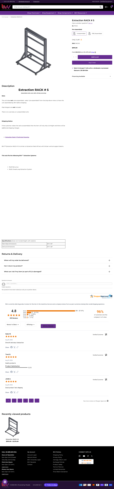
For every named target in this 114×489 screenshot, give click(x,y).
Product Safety (57, 464)
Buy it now (92, 62)
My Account (31, 452)
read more (5, 467)
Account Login (32, 455)
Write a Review (48, 326)
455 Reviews (16, 318)
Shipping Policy (58, 455)
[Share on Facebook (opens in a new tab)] (11, 347)
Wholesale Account (24, 1)
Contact (29, 464)
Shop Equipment (48, 13)
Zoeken (100, 7)
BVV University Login (34, 460)
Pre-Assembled (77, 29)
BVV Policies (57, 452)
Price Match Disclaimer (60, 472)
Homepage (5, 17)
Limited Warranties (59, 469)
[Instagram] (79, 456)
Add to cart (95, 57)
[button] (76, 55)
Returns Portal (32, 457)
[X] (91, 456)
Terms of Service (58, 467)
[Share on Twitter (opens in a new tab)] (14, 347)
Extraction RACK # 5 (12, 439)
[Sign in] (106, 7)
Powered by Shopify (24, 485)
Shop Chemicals (33, 13)
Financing (36, 1)
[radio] (57, 310)
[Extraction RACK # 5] (12, 426)
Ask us (90, 23)
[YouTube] (84, 456)
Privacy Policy (57, 457)
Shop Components (64, 13)
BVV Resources (79, 13)
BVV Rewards (31, 462)
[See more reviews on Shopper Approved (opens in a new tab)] (17, 347)
